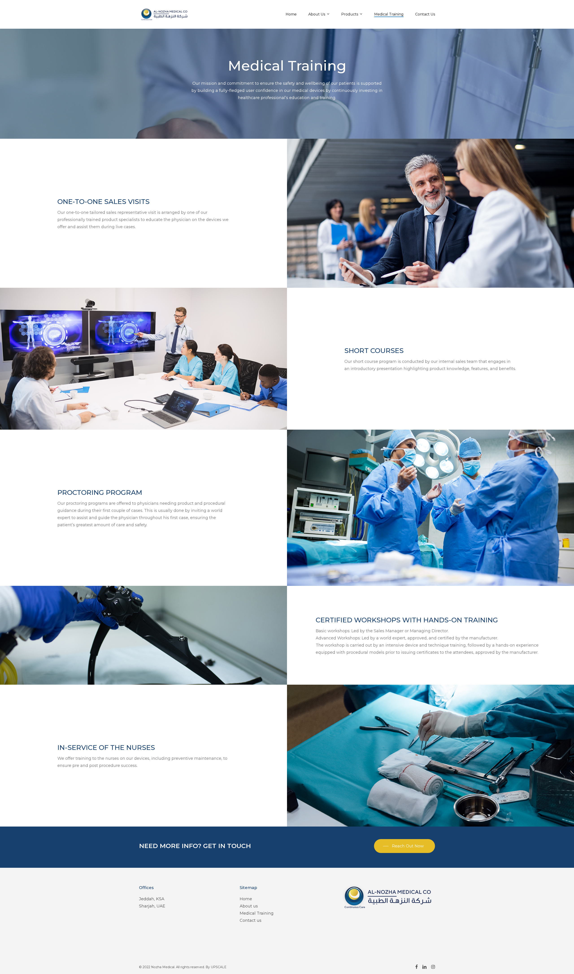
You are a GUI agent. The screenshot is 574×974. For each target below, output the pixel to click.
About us (249, 906)
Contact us (250, 920)
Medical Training (257, 913)
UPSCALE (218, 967)
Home (246, 898)
